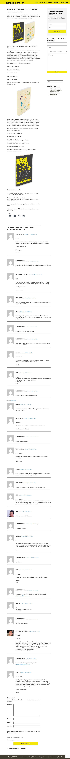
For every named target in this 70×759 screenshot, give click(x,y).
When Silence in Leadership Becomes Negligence (54, 93)
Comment (10, 704)
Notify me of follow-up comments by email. (15, 737)
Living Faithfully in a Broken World (56, 90)
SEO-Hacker (35, 757)
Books (41, 3)
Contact (50, 3)
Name (9, 719)
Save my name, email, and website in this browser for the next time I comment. (23, 732)
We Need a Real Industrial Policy (55, 89)
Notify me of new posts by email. (13, 740)
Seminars (56, 3)
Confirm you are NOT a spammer (17, 748)
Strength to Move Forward (54, 91)
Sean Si (60, 757)
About (36, 3)
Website (9, 726)
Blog (45, 3)
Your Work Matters (53, 95)
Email (9, 722)
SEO (29, 757)
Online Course (64, 3)
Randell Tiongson (23, 757)
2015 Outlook (13, 400)
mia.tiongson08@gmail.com (23, 596)
